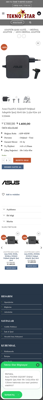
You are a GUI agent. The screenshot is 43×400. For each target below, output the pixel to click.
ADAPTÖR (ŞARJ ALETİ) (15, 29)
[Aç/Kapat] (4, 209)
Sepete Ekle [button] (11, 268)
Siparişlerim (8, 302)
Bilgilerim (7, 307)
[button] (22, 5)
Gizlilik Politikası (10, 326)
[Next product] (19, 36)
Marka (10, 221)
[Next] (37, 66)
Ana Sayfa (8, 361)
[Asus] (11, 183)
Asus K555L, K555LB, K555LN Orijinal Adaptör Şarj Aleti (32, 256)
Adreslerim (8, 312)
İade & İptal (8, 331)
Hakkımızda (9, 351)
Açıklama (11, 209)
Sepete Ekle (22, 160)
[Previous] (5, 66)
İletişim (7, 356)
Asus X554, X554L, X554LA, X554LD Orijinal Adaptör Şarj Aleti (11, 257)
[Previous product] (24, 36)
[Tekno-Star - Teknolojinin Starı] (20, 13)
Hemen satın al (12, 167)
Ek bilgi (10, 215)
